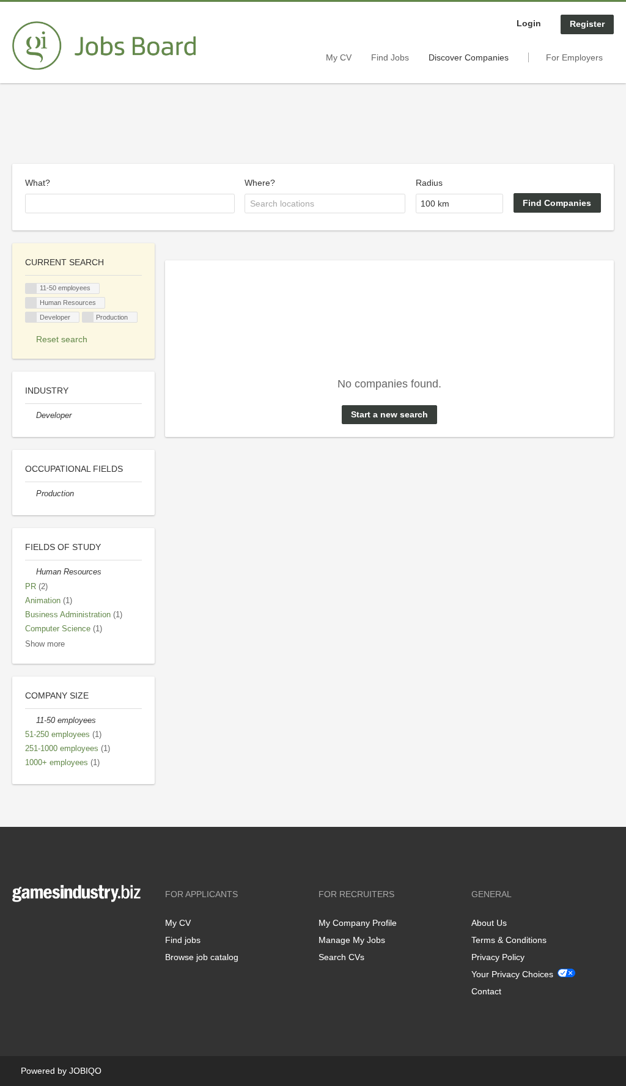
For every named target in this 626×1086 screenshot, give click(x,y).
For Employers (574, 57)
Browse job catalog (201, 957)
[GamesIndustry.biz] (104, 45)
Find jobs (183, 940)
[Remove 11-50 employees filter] (30, 720)
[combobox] (130, 203)
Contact (486, 991)
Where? (260, 183)
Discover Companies (469, 57)
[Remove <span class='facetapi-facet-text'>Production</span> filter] (88, 317)
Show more (45, 644)
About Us (489, 923)
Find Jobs (390, 57)
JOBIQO (85, 1071)
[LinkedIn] (59, 927)
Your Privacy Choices (512, 974)
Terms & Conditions (509, 940)
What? (37, 183)
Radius (429, 183)
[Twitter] (41, 927)
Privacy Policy (498, 957)
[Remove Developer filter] (30, 415)
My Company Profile (358, 923)
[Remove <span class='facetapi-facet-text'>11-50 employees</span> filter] (31, 289)
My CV (339, 57)
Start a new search (389, 414)
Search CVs (341, 957)
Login (529, 23)
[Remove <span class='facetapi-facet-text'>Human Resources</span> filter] (31, 303)
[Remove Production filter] (30, 494)
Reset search (61, 339)
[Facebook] (21, 927)
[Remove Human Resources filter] (30, 572)
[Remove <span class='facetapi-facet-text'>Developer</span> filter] (31, 317)
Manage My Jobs (352, 940)
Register (587, 24)
